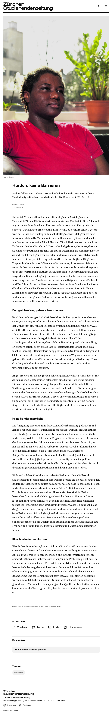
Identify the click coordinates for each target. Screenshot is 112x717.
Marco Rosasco (9, 177)
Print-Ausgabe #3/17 (52, 607)
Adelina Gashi (18, 204)
